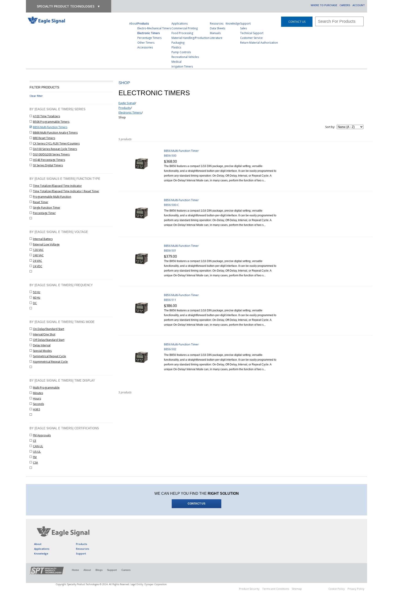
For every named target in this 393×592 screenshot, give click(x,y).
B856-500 (170, 155)
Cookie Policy (336, 588)
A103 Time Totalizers (46, 116)
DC (35, 303)
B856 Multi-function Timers (50, 127)
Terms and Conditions (275, 588)
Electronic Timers (148, 33)
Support (245, 23)
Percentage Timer (44, 213)
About (133, 23)
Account (359, 5)
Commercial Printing (184, 28)
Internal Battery (43, 239)
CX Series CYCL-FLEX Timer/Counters (56, 143)
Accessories (145, 47)
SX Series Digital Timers (48, 165)
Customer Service (251, 38)
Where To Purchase (324, 5)
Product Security (249, 588)
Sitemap (297, 588)
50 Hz (36, 292)
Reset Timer (40, 202)
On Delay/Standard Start (48, 329)
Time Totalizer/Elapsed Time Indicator (57, 186)
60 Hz (36, 298)
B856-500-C (171, 205)
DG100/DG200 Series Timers (51, 154)
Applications (179, 23)
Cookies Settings (315, 589)
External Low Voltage (46, 244)
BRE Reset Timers (44, 138)
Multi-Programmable (46, 388)
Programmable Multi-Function (52, 197)
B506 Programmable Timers (51, 122)
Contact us (196, 503)
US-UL (37, 452)
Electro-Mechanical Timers (154, 28)
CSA (35, 463)
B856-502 (170, 349)
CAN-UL (38, 446)
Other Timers (145, 43)
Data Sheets (217, 28)
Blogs (99, 570)
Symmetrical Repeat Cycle (49, 356)
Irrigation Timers (182, 66)
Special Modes (42, 351)
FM (35, 457)
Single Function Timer (46, 208)
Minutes (38, 393)
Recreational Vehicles (185, 57)
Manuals (215, 33)
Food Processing (182, 33)
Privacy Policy (356, 588)
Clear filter (36, 95)
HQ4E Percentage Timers (49, 160)
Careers (345, 5)
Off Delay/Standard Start (48, 340)
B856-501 (170, 250)
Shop (122, 117)
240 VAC (38, 255)
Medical (176, 62)
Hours (37, 398)
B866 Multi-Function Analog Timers (55, 133)
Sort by (329, 127)
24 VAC (37, 261)
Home (75, 570)
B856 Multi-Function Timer (181, 151)
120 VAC (38, 250)
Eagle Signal (126, 103)
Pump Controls (181, 52)
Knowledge (233, 23)
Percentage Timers (149, 38)
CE (34, 441)
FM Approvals (42, 435)
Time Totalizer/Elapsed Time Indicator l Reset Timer (66, 191)
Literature (216, 38)
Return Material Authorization (259, 43)
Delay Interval (41, 345)
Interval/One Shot (44, 334)
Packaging (177, 43)
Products (143, 23)
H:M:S (36, 409)
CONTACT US (296, 22)
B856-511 (170, 300)
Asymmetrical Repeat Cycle (50, 362)
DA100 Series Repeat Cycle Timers (55, 149)
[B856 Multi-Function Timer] (141, 180)
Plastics (176, 47)
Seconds (38, 404)
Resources (216, 23)
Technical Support (251, 33)
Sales (243, 28)
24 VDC (37, 266)
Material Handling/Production (190, 38)
